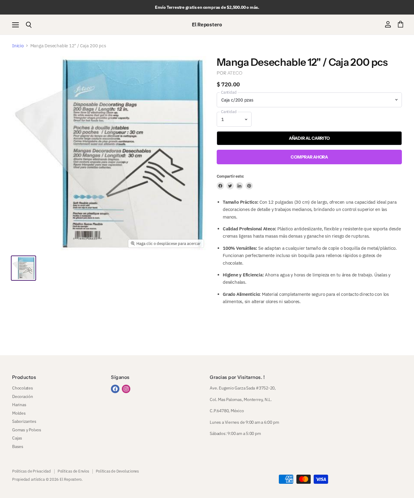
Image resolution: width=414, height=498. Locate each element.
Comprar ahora (309, 157)
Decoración (22, 396)
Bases (17, 446)
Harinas (19, 404)
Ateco (234, 73)
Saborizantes (24, 421)
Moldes (19, 413)
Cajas (17, 438)
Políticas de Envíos (73, 471)
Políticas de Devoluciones (117, 471)
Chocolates (22, 388)
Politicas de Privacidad (31, 471)
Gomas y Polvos (26, 430)
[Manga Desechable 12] (23, 268)
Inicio (18, 45)
